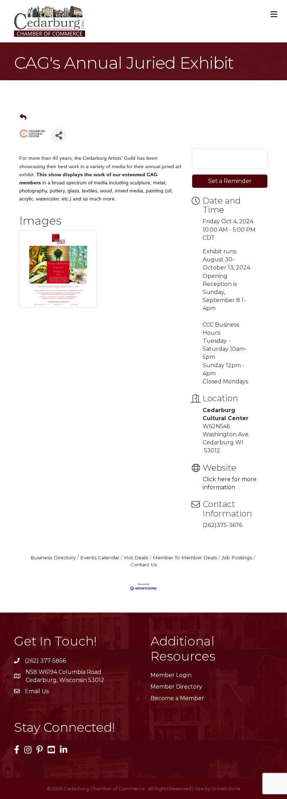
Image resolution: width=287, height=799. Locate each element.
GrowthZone (225, 788)
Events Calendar (99, 557)
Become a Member (177, 698)
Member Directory (176, 686)
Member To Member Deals (185, 557)
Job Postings (237, 557)
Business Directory (53, 557)
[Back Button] (23, 117)
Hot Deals (136, 557)
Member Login (170, 675)
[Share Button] (58, 135)
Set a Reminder (230, 181)
